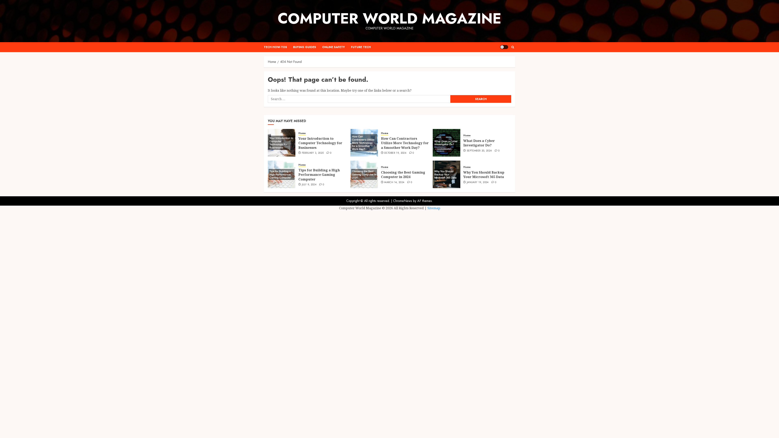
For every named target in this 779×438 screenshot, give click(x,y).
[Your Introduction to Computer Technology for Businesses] (281, 143)
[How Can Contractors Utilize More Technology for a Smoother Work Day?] (364, 143)
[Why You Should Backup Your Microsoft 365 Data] (446, 174)
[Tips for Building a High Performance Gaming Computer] (281, 174)
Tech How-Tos (275, 47)
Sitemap (433, 208)
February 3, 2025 (313, 153)
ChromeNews (402, 201)
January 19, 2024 (478, 182)
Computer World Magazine (389, 18)
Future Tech (361, 47)
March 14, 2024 (394, 182)
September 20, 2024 (479, 150)
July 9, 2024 (309, 184)
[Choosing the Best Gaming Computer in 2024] (364, 174)
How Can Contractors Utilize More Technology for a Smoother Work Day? (405, 143)
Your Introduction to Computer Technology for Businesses (320, 143)
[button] (512, 47)
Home (302, 133)
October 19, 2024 (395, 153)
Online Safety (333, 47)
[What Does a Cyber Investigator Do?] (446, 143)
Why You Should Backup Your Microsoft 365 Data (483, 174)
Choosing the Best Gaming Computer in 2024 (403, 174)
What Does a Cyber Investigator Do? (479, 142)
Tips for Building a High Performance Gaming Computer (319, 174)
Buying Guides (304, 47)
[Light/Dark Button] (504, 47)
